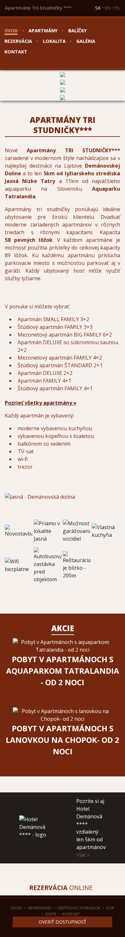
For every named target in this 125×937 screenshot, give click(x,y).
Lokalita (54, 41)
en (107, 8)
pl (117, 8)
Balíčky (77, 31)
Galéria (85, 41)
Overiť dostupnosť (62, 922)
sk (98, 8)
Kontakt (15, 52)
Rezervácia (18, 41)
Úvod (11, 31)
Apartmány (43, 31)
